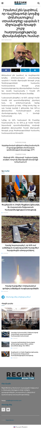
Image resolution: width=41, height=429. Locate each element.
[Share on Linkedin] (25, 70)
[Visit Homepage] (20, 3)
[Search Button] (39, 3)
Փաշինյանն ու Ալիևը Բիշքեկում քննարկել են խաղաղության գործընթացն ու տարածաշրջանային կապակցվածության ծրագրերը (20, 321)
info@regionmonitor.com (13, 400)
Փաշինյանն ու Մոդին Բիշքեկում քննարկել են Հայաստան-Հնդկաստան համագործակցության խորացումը (20, 207)
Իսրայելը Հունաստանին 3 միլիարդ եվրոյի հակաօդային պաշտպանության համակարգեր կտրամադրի (24, 334)
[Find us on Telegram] (8, 409)
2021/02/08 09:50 (6, 40)
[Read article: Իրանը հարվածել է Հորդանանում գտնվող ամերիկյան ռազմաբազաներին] (20, 270)
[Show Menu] (2, 3)
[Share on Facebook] (6, 70)
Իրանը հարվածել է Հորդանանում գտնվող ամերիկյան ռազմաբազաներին (20, 287)
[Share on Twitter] (15, 70)
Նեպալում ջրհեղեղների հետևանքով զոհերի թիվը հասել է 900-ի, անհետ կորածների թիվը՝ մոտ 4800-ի (23, 344)
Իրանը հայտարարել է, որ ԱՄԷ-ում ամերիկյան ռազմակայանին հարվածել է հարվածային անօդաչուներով (20, 248)
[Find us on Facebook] (3, 409)
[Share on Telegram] (35, 70)
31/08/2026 (5, 212)
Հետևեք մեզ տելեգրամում (18, 296)
